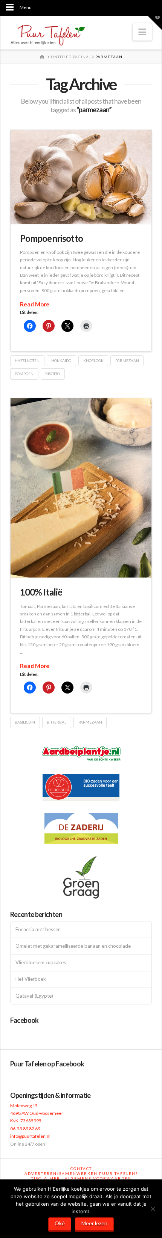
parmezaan (127, 360)
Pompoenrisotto (51, 238)
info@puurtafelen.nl (30, 1136)
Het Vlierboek (30, 979)
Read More (34, 304)
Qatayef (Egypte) (34, 996)
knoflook (93, 360)
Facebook (24, 1020)
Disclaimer (45, 1178)
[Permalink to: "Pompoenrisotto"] (81, 177)
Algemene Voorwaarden (98, 1178)
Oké (60, 1223)
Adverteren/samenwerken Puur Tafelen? (81, 1173)
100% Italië (41, 592)
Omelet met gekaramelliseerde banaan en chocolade (73, 946)
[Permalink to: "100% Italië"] (81, 488)
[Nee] (152, 1208)
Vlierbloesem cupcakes (40, 962)
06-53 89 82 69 (25, 1128)
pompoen (24, 373)
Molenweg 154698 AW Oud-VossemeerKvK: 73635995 (36, 1113)
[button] (142, 32)
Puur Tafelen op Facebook (47, 1064)
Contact (81, 1168)
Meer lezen (94, 1223)
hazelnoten (27, 360)
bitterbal (56, 722)
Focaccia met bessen (38, 929)
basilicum (25, 722)
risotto (52, 373)
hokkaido (61, 360)
